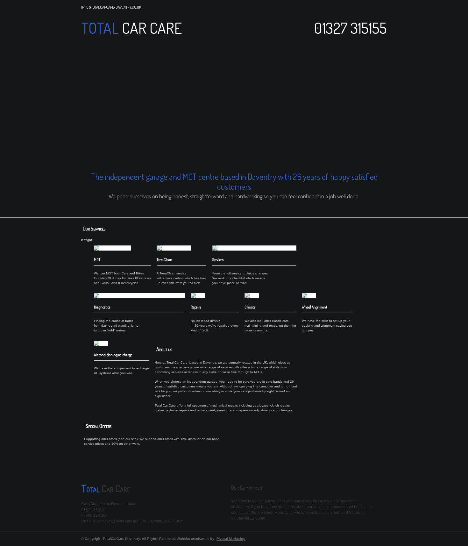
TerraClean (164, 259)
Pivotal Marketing (230, 539)
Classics (250, 307)
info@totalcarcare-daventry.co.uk (111, 7)
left (83, 240)
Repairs (196, 307)
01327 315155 (350, 27)
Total (100, 27)
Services (217, 259)
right (89, 240)
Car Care (150, 27)
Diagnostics (102, 307)
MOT (97, 259)
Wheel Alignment (314, 307)
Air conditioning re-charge (113, 354)
